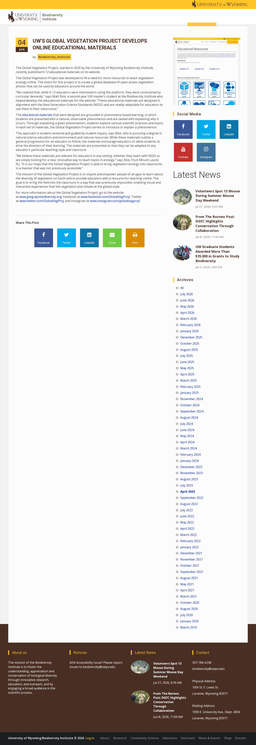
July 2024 (186, 424)
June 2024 (187, 430)
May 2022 (187, 522)
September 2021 (191, 572)
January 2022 (189, 547)
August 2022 (189, 504)
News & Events (209, 738)
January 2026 (189, 331)
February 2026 (190, 325)
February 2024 (190, 454)
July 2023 (186, 485)
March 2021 (188, 596)
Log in (90, 738)
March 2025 (188, 380)
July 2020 (186, 615)
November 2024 (191, 399)
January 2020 (189, 621)
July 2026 (186, 294)
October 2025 (189, 343)
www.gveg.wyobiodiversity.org (40, 197)
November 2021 (191, 559)
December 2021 (191, 553)
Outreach (188, 738)
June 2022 (187, 516)
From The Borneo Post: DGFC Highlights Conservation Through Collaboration (215, 223)
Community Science (144, 738)
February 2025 (190, 387)
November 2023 (191, 473)
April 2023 (187, 491)
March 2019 (188, 627)
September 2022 (191, 498)
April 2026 (187, 313)
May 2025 (187, 368)
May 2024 (187, 436)
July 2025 (186, 356)
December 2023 (191, 467)
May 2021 (187, 584)
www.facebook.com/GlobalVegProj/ (105, 197)
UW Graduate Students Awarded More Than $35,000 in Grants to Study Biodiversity (217, 253)
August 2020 (189, 609)
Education (170, 738)
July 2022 (186, 510)
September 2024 (191, 411)
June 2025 (187, 362)
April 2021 (187, 590)
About (104, 738)
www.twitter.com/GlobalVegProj (41, 201)
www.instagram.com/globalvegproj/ (115, 201)
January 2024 (189, 461)
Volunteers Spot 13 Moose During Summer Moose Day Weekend (217, 196)
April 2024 (187, 442)
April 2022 (187, 528)
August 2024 (189, 417)
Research (120, 738)
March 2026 (188, 319)
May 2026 (187, 306)
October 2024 (189, 405)
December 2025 (191, 337)
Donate (240, 738)
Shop (227, 738)
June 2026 (187, 300)
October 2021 (189, 565)
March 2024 (188, 448)
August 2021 (189, 578)
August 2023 (189, 479)
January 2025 (189, 393)
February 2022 (190, 541)
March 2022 (188, 535)
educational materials (37, 115)
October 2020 (189, 603)
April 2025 (187, 374)
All (182, 288)
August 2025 (189, 350)
